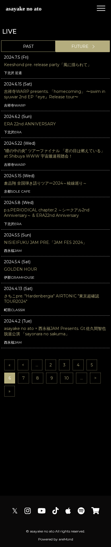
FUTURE (80, 46)
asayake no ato (24, 8)
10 (66, 378)
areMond (66, 539)
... (37, 365)
